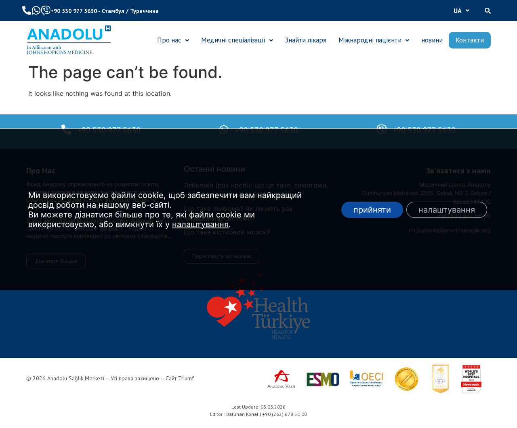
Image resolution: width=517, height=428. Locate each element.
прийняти (372, 209)
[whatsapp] (36, 10)
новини (432, 40)
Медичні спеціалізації (233, 40)
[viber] (45, 10)
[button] (461, 10)
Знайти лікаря (305, 40)
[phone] (26, 10)
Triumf (186, 378)
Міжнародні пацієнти (369, 40)
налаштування (200, 224)
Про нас (169, 40)
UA (458, 10)
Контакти (470, 40)
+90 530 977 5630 (73, 11)
